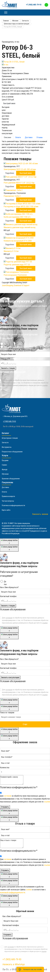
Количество (4, 767)
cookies (29, 889)
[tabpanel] (25, 147)
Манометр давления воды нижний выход (19, 227)
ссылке (45, 385)
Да (5, 344)
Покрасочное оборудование (12, 452)
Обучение (5, 474)
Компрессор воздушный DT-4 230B (18, 241)
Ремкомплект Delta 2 (12, 196)
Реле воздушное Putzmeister (15, 275)
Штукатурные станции (10, 438)
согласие (9, 380)
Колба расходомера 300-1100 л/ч (17, 217)
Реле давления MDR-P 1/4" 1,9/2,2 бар (19, 183)
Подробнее (9, 173)
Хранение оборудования (11, 479)
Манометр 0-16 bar (11, 251)
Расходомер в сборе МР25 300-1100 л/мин (21, 206)
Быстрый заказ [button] (26, 173)
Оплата (4, 492)
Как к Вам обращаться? (9, 350)
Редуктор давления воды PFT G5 (17, 264)
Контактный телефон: (8, 359)
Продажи (5, 460)
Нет (5, 347)
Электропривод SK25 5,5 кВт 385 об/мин (20, 169)
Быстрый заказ (9, 103)
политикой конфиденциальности (12, 892)
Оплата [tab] (18, 137)
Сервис (4, 465)
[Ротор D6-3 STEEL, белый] (25, 61)
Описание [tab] (7, 137)
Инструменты (6, 447)
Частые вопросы (8, 501)
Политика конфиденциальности (13, 505)
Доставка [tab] (28, 137)
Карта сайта (6, 510)
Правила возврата (8, 496)
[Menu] (5, 12)
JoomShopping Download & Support (15, 285)
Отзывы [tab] (40, 137)
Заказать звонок (40, 514)
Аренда (4, 469)
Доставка (5, 487)
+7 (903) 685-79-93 (33, 5)
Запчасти (5, 442)
